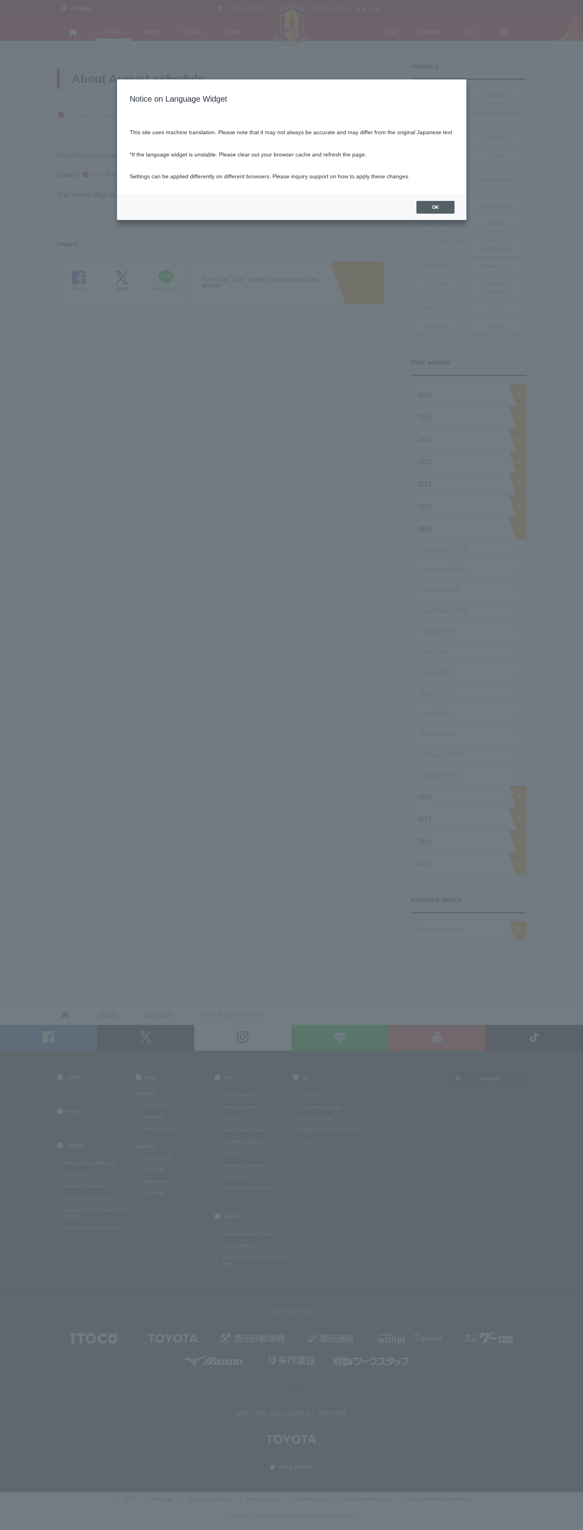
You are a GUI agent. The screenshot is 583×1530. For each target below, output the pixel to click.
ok (435, 207)
